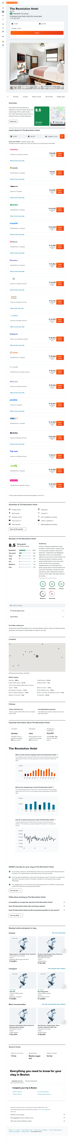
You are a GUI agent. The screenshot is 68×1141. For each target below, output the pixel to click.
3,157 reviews (24, 13)
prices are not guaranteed (44, 1109)
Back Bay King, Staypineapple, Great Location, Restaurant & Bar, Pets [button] (48, 1026)
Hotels (18, 1130)
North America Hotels (27, 1130)
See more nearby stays (58, 933)
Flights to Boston (17, 1091)
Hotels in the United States (40, 1130)
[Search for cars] (3, 15)
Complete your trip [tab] (17, 1081)
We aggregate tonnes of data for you (22, 1118)
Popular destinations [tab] (31, 1081)
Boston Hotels (25, 1131)
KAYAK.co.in (11, 1130)
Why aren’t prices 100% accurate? (21, 1121)
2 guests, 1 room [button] (16, 28)
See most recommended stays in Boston (53, 1004)
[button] (3, 3)
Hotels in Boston (17, 1094)
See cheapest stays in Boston (56, 968)
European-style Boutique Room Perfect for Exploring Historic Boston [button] (50, 955)
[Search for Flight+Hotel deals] (3, 19)
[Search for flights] (3, 8)
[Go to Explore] (3, 24)
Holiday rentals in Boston (44, 1094)
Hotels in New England (14, 1131)
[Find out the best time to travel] (3, 31)
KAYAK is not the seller (17, 1115)
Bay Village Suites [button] (43, 991)
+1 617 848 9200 (15, 18)
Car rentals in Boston (43, 1091)
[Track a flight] (3, 28)
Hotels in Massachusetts (55, 1130)
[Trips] (3, 36)
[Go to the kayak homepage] (11, 3)
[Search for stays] (3, 12)
